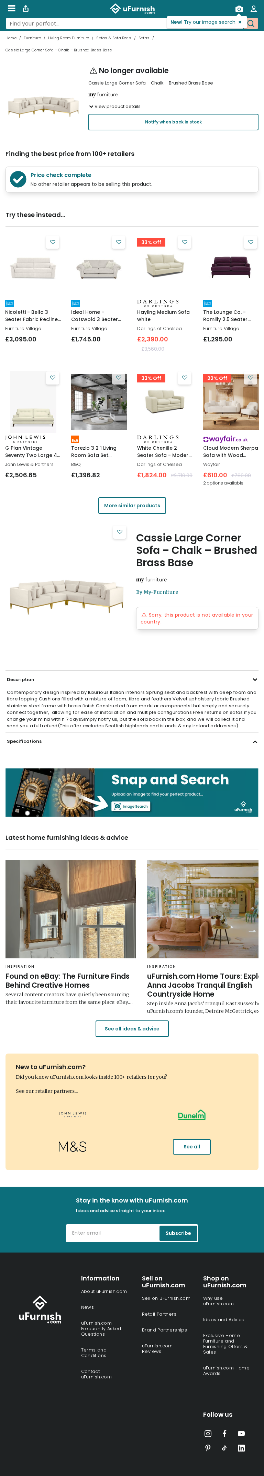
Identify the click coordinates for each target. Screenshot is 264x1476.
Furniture (32, 38)
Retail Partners (159, 1314)
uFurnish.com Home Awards (226, 1371)
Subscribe (178, 1233)
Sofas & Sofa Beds (113, 38)
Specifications (24, 741)
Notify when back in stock (173, 122)
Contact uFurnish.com (96, 1374)
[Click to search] (250, 23)
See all (192, 1146)
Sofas (144, 38)
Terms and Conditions (94, 1353)
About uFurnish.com (104, 1291)
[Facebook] (224, 1435)
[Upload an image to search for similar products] (239, 8)
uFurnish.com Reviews (157, 1349)
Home (11, 38)
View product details (118, 106)
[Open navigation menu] (12, 8)
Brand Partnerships (164, 1330)
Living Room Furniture (68, 38)
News (87, 1307)
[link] (33, 266)
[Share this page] (26, 8)
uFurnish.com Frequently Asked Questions (101, 1328)
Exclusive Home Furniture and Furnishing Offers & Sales (225, 1343)
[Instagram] (208, 1435)
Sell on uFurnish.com (166, 1298)
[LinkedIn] (241, 1449)
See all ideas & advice (132, 1028)
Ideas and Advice (224, 1319)
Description (20, 679)
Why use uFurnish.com (218, 1301)
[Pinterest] (208, 1449)
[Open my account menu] (253, 8)
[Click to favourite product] (52, 242)
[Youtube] (241, 1435)
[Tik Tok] (224, 1449)
